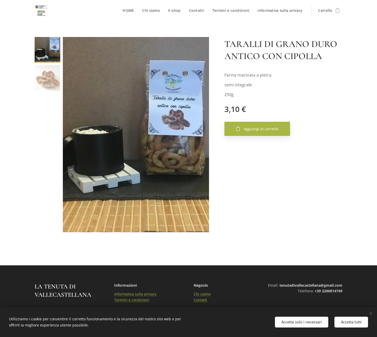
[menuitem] (129, 10)
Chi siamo (202, 294)
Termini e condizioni (131, 299)
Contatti (200, 299)
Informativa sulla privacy (135, 294)
